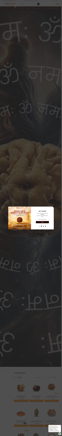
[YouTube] (45, 226)
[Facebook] (39, 226)
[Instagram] (41, 226)
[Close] (53, 206)
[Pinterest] (43, 226)
